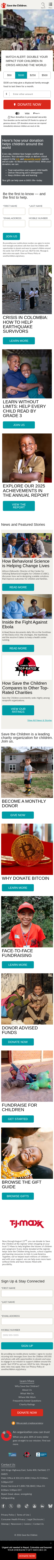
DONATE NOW (18, 1042)
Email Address (11, 1316)
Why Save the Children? (27, 1386)
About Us (27, 1390)
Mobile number (38, 218)
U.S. (18, 159)
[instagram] (19, 1506)
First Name (8, 1288)
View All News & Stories (39, 720)
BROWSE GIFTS (18, 1196)
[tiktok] (27, 1506)
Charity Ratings (27, 1404)
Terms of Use (23, 1515)
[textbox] (14, 211)
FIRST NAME (10, 206)
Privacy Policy (8, 1515)
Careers (27, 1524)
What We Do (27, 1393)
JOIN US (19, 424)
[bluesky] (50, 1506)
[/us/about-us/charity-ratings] (12, 1454)
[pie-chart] (6, 1438)
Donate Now (29, 104)
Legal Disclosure (35, 1519)
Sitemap (5, 1524)
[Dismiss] (51, 1543)
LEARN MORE (19, 340)
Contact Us (8, 1464)
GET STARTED (18, 1119)
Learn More (27, 1381)
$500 (45, 75)
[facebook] (3, 1506)
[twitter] (11, 1506)
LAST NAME (36, 206)
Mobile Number (10, 1330)
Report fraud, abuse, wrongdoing (16, 1494)
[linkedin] (42, 1506)
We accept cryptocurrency (29, 1423)
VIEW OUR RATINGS (18, 710)
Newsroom (16, 1524)
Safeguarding (7, 1498)
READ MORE (18, 587)
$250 (33, 75)
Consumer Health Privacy (13, 1519)
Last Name (8, 1302)
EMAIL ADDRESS (12, 218)
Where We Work (27, 1397)
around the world (32, 159)
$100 (21, 75)
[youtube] (34, 1506)
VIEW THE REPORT (19, 506)
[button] (43, 5)
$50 (9, 75)
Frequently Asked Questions (27, 1401)
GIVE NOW (17, 815)
